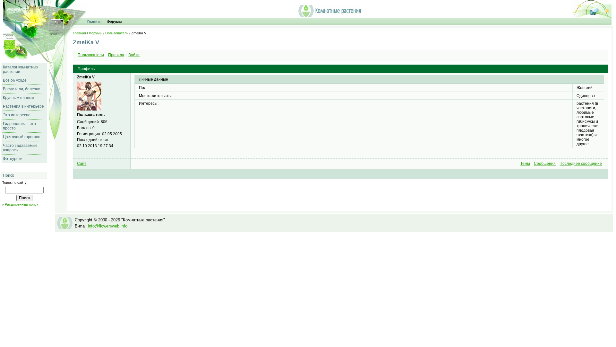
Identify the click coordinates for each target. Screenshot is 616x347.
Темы (525, 163)
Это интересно (16, 115)
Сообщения (545, 163)
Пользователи (116, 33)
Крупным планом (18, 97)
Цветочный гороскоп (21, 137)
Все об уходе (15, 80)
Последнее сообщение (581, 163)
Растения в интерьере (23, 106)
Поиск (8, 175)
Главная (94, 21)
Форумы (114, 21)
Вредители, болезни (21, 89)
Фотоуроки (12, 158)
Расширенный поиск (21, 204)
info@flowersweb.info (107, 226)
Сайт (81, 163)
